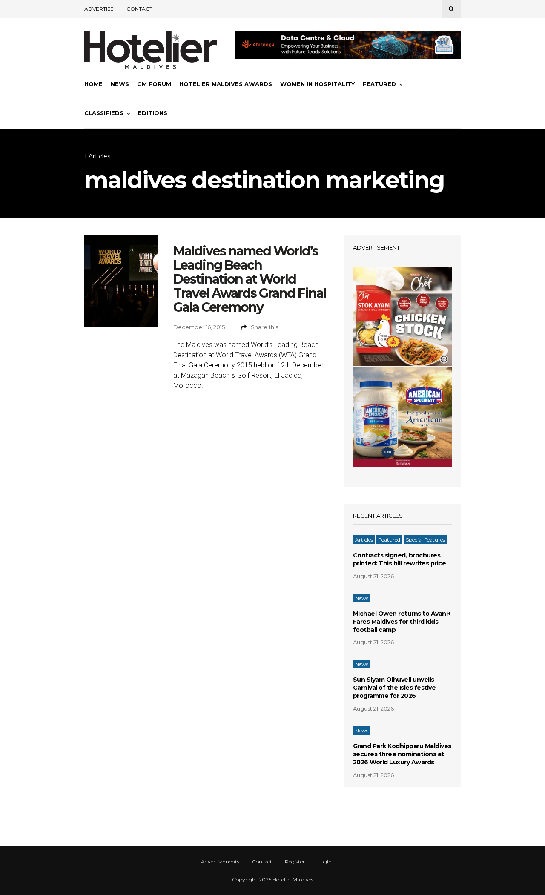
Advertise (99, 9)
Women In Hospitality (317, 83)
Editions (152, 112)
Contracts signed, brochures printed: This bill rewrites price (399, 559)
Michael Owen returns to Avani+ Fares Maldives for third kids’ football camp (402, 622)
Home (93, 83)
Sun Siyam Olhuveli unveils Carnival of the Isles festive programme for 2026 (394, 688)
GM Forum (154, 83)
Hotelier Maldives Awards (225, 83)
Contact (139, 9)
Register (295, 861)
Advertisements (220, 861)
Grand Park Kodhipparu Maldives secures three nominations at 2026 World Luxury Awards (402, 754)
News (120, 83)
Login (325, 861)
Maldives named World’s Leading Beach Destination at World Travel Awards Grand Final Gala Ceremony (249, 279)
